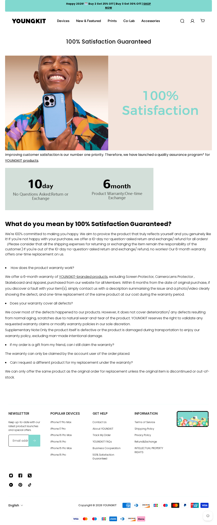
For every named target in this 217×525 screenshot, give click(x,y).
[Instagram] (11, 475)
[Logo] (29, 21)
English (13, 505)
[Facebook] (20, 475)
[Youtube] (11, 484)
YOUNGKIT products (21, 160)
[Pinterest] (20, 484)
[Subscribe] (34, 441)
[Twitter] (29, 475)
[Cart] (203, 21)
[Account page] (192, 21)
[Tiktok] (29, 484)
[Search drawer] (182, 21)
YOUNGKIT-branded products (83, 276)
